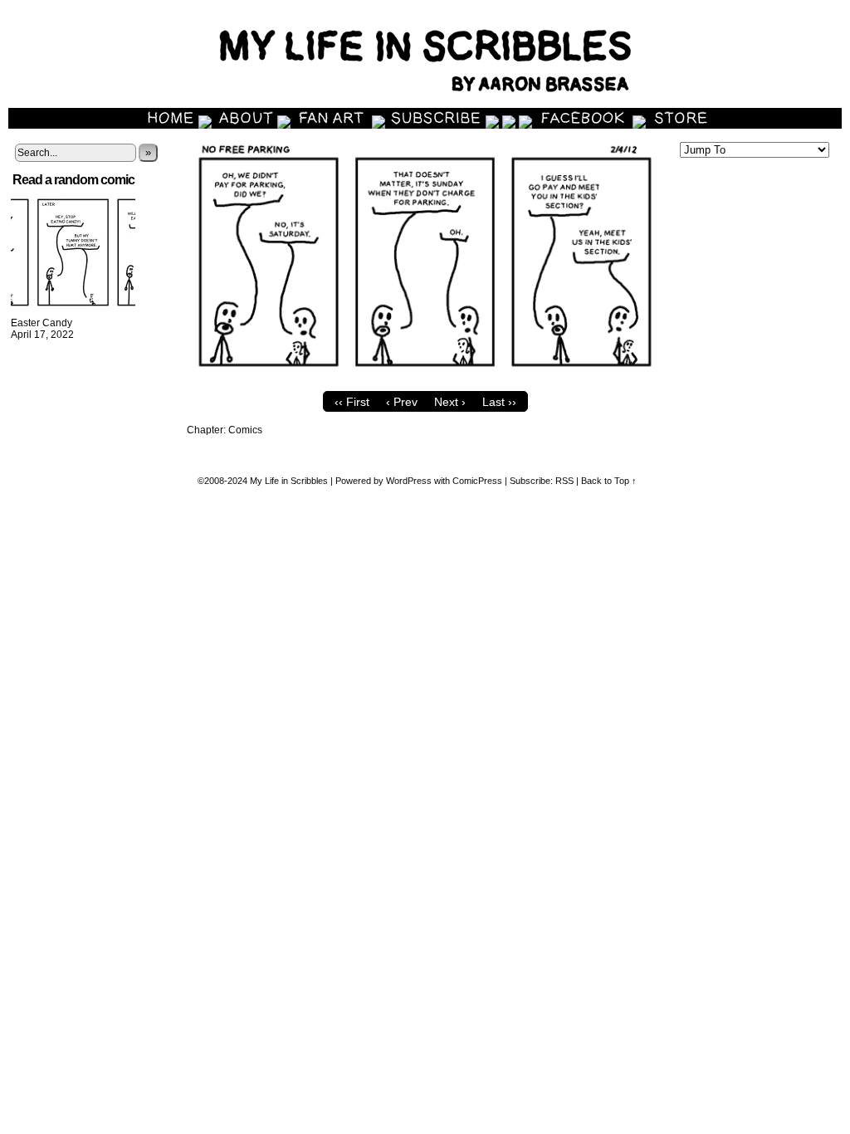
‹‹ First (352, 401)
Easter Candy (41, 323)
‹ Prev (402, 401)
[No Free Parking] (425, 379)
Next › (450, 401)
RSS (564, 481)
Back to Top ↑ (609, 481)
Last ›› (499, 401)
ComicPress (477, 481)
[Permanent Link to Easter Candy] (73, 311)
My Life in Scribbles (289, 481)
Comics (245, 430)
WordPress (409, 481)
